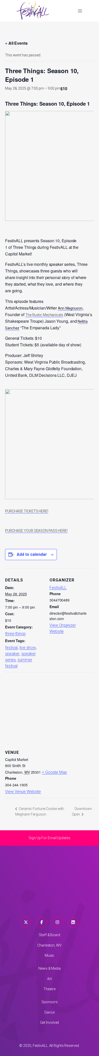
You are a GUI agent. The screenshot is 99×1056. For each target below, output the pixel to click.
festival (11, 647)
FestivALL (58, 587)
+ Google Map (54, 772)
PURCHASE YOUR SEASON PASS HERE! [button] (36, 531)
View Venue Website (23, 791)
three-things (15, 633)
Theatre (49, 989)
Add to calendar (32, 554)
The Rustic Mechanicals (44, 315)
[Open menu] (80, 11)
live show (28, 647)
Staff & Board (49, 935)
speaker (12, 653)
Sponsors (49, 1002)
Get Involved (49, 1022)
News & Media (49, 968)
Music (50, 955)
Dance (49, 1012)
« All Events (16, 43)
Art (49, 979)
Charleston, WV (49, 945)
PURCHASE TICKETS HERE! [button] (26, 511)
